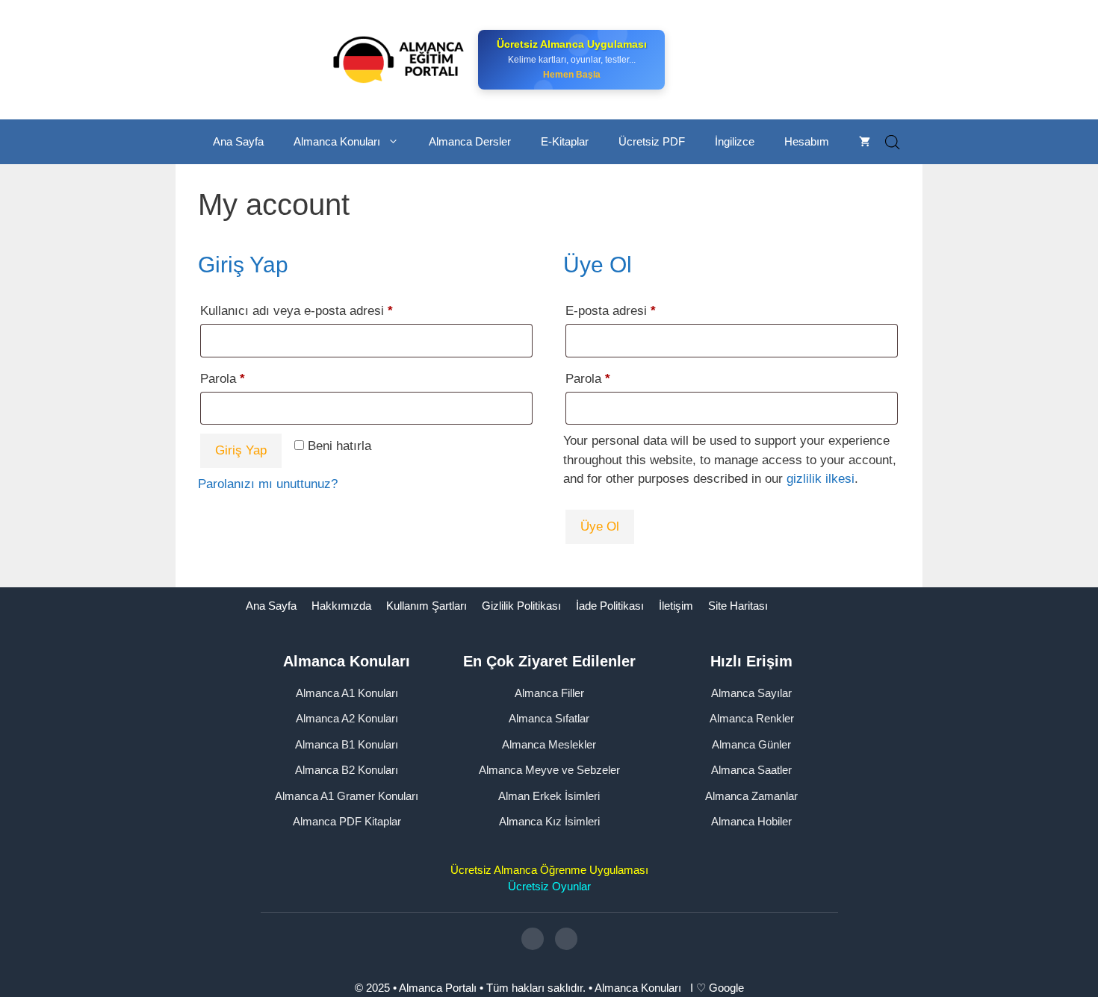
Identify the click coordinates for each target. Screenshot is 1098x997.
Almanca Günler (751, 744)
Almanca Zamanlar (751, 796)
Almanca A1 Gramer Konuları (346, 796)
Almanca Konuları (337, 141)
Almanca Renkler (752, 718)
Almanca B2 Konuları (346, 769)
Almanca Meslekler (549, 744)
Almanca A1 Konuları (347, 693)
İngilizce (734, 141)
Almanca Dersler (470, 141)
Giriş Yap (241, 450)
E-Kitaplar (565, 141)
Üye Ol (599, 526)
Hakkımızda (341, 605)
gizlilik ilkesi (820, 479)
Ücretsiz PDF (651, 141)
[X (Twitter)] (566, 939)
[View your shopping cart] (864, 141)
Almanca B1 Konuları (346, 744)
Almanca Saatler (751, 769)
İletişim (676, 605)
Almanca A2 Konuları (347, 718)
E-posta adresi (630, 310)
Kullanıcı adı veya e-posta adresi (316, 310)
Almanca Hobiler (751, 821)
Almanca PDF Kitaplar (347, 821)
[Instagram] (532, 939)
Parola (242, 378)
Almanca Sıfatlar (549, 718)
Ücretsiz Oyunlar (549, 886)
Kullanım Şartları (426, 605)
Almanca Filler (549, 693)
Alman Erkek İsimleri (549, 796)
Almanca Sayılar (751, 693)
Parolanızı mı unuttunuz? (268, 484)
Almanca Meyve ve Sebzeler (549, 769)
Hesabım (806, 141)
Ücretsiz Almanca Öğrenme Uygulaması (549, 869)
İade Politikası (610, 605)
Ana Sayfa (238, 141)
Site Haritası (738, 605)
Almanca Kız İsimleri (549, 821)
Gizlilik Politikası (521, 605)
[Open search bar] (892, 142)
